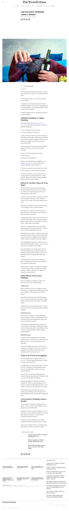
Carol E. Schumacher (29, 86)
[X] (24, 19)
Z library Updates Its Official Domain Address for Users (36, 440)
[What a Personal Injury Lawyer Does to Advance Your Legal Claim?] (24, 447)
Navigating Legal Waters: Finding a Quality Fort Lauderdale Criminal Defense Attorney (8, 479)
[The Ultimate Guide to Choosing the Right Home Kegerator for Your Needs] (23, 474)
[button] (3, 2)
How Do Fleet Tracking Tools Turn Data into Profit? (55, 492)
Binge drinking (29, 163)
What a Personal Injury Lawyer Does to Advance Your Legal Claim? (36, 446)
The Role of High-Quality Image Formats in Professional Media (54, 496)
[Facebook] (22, 19)
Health (22, 16)
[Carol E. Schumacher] (22, 86)
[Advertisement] (34, 30)
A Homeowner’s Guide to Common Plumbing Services (37, 435)
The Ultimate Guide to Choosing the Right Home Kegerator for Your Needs (23, 478)
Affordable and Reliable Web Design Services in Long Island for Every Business (37, 478)
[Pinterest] (27, 19)
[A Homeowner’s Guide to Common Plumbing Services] (24, 436)
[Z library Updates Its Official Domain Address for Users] (24, 441)
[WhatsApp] (29, 19)
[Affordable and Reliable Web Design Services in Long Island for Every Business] (38, 474)
